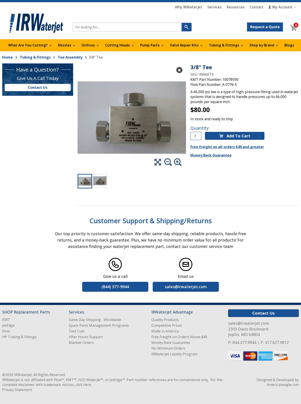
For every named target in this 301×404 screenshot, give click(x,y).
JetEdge (8, 325)
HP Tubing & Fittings (19, 337)
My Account (282, 7)
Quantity (199, 128)
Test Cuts (77, 331)
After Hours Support (86, 337)
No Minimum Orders (168, 348)
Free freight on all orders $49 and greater (227, 146)
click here (83, 384)
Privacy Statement (17, 389)
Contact (257, 7)
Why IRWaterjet (188, 7)
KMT (6, 320)
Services (214, 7)
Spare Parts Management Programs (99, 325)
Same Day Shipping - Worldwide (95, 320)
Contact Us (37, 87)
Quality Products (165, 320)
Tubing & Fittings (35, 57)
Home (7, 57)
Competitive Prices (166, 325)
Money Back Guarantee (211, 155)
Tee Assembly (70, 57)
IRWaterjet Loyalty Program (174, 354)
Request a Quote (265, 26)
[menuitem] (30, 45)
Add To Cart (237, 135)
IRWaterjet (23, 374)
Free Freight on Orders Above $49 (179, 337)
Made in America (165, 331)
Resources (236, 7)
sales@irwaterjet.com (248, 323)
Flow (6, 331)
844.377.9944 (244, 342)
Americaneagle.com (283, 384)
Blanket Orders (81, 343)
